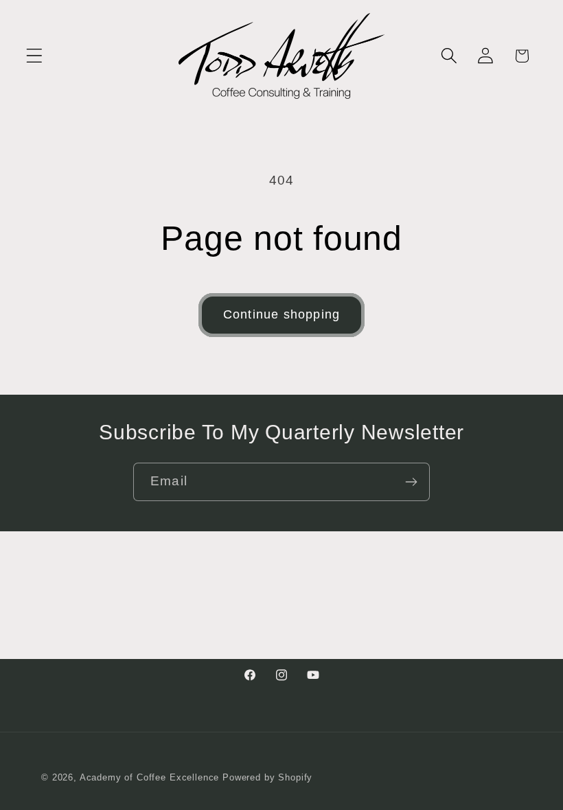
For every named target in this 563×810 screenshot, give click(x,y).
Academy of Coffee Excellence (150, 777)
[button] (34, 56)
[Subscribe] (411, 482)
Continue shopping (281, 314)
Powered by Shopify (267, 777)
